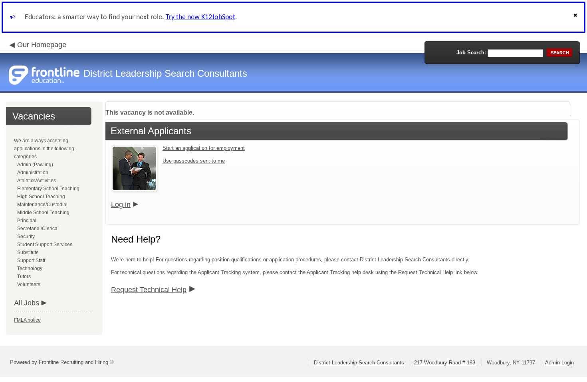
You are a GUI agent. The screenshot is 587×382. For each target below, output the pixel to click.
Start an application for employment (204, 148)
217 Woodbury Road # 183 (445, 363)
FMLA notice (27, 320)
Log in (121, 204)
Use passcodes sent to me (194, 161)
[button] (576, 17)
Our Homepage (41, 45)
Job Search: (471, 53)
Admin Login (559, 363)
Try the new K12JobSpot (200, 17)
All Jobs (26, 303)
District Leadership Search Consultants (359, 363)
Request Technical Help (148, 289)
